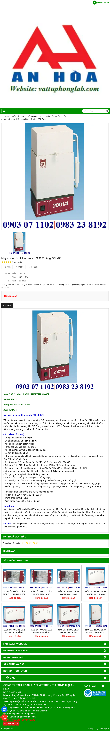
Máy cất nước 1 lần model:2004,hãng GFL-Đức (41, 632)
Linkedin (34, 267)
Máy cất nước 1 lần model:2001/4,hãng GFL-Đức (95, 632)
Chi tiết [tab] (7, 306)
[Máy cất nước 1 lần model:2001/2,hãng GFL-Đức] (55, 176)
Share (7, 267)
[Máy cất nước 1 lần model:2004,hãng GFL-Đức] (41, 615)
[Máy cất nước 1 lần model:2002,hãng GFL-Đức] (68, 615)
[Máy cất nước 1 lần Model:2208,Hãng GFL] (14, 577)
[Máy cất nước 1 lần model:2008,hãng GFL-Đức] (14, 615)
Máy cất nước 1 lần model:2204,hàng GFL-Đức (41, 594)
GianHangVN (104, 729)
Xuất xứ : (13, 277)
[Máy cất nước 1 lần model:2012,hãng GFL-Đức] (95, 577)
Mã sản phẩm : (11, 273)
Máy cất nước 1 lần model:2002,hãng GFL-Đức (68, 632)
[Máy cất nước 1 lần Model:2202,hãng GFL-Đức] (68, 577)
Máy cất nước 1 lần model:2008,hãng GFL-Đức (14, 632)
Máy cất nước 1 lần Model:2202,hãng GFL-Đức (68, 594)
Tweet (20, 267)
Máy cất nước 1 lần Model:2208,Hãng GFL (14, 592)
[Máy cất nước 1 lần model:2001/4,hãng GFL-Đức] (95, 615)
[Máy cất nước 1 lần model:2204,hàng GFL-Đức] (41, 577)
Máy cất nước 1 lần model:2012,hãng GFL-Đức (95, 594)
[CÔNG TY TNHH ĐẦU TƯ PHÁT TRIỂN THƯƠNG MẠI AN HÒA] (55, 107)
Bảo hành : (12, 281)
